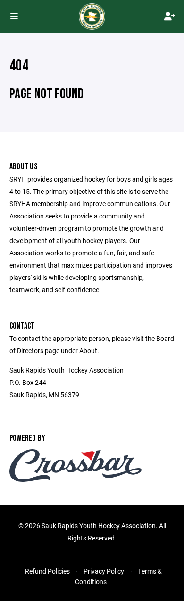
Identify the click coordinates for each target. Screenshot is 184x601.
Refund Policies (47, 570)
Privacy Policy (104, 570)
